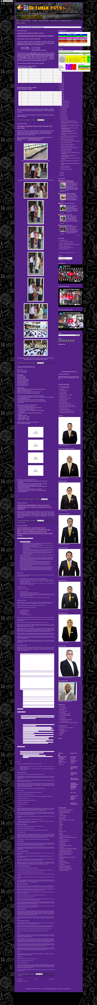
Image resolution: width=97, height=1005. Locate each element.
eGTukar (61, 855)
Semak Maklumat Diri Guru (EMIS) (66, 727)
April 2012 (63, 114)
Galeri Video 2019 (63, 400)
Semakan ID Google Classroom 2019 (67, 405)
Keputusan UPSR (63, 393)
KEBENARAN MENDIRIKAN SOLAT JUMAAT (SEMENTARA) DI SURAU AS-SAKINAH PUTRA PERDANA (34, 507)
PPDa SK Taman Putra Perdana (66, 225)
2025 (61, 78)
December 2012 (64, 101)
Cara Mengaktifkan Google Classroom (67, 412)
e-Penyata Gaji (62, 844)
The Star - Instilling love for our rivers (67, 243)
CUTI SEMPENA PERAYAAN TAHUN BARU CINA (70, 141)
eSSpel (61, 830)
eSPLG (61, 822)
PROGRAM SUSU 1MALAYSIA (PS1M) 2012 (69, 147)
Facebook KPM (62, 817)
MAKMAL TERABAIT (20, 23)
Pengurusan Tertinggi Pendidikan (67, 139)
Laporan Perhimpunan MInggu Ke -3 (68, 146)
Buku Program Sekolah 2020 (65, 409)
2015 (61, 94)
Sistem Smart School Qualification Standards (68, 848)
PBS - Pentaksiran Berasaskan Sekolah (67, 819)
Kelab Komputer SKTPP (64, 870)
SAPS (61, 827)
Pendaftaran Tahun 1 (64, 730)
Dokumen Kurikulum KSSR (65, 812)
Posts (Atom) (25, 981)
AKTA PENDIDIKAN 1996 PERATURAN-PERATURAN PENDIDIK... (68, 131)
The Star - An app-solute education (66, 241)
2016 (61, 93)
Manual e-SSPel (63, 831)
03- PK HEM (62, 709)
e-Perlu (61, 833)
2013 (61, 98)
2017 (61, 91)
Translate (68, 260)
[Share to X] (41, 120)
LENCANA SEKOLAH (43, 20)
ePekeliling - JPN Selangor (65, 867)
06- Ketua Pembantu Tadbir (65, 713)
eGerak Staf (62, 729)
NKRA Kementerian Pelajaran (65, 854)
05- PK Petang (62, 712)
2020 (61, 86)
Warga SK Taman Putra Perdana (66, 868)
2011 (61, 172)
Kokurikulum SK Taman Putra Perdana (67, 193)
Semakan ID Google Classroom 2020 (67, 411)
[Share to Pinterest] (43, 120)
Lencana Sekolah (63, 392)
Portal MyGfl (62, 847)
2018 (61, 89)
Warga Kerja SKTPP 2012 (66, 167)
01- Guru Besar (62, 706)
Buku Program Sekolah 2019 (65, 403)
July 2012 (63, 109)
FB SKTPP (62, 733)
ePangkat (61, 824)
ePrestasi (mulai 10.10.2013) (65, 811)
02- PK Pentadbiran (63, 708)
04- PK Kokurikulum (63, 710)
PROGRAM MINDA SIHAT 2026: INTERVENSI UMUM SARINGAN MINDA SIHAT (72, 184)
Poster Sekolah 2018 (64, 399)
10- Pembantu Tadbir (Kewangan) (66, 719)
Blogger (69, 988)
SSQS (61, 821)
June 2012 (63, 111)
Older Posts (51, 979)
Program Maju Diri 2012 (65, 166)
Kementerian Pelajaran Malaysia (66, 850)
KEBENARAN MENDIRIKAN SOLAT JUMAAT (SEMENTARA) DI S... (69, 129)
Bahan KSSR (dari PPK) (64, 839)
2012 (61, 99)
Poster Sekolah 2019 (64, 402)
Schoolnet (61, 860)
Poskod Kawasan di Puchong (66, 142)
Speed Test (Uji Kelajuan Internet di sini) (67, 252)
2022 (61, 83)
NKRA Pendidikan (63, 815)
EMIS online (62, 858)
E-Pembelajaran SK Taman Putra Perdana (68, 406)
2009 (61, 175)
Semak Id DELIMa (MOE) (64, 387)
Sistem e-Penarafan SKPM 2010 (66, 845)
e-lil (60, 828)
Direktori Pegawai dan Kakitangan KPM (74, 767)
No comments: (33, 119)
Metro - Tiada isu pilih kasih (65, 246)
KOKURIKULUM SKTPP (65, 20)
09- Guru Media (63, 718)
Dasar (22, 975)
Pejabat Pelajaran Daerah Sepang (66, 852)
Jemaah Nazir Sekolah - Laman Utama (74, 773)
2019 (61, 88)
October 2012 (63, 104)
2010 (61, 173)
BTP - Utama (73, 792)
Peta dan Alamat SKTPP (64, 386)
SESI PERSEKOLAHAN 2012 (66, 151)
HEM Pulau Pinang (63, 861)
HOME (17, 20)
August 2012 (63, 107)
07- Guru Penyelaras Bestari (65, 715)
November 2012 (64, 102)
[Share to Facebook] (42, 120)
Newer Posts (20, 979)
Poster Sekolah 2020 (64, 408)
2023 (61, 81)
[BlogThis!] (39, 120)
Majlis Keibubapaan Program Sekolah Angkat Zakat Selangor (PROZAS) (71, 195)
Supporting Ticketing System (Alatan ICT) (67, 857)
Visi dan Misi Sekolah (64, 390)
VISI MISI (35, 20)
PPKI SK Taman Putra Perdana (66, 214)
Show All (78, 235)
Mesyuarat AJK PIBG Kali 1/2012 (67, 137)
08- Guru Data (62, 716)
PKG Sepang (62, 864)
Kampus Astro (62, 842)
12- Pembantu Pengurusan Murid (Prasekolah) (69, 722)
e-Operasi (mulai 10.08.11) (65, 835)
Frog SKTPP (62, 732)
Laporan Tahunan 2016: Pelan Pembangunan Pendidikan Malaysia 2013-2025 (74, 760)
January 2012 (63, 119)
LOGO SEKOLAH (54, 20)
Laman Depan (62, 389)
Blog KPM (61, 814)
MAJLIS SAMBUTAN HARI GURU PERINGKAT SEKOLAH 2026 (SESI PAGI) (63, 761)
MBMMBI (61, 834)
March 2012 (63, 116)
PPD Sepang (73, 756)
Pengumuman (23, 522)
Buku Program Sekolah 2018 (65, 397)
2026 (61, 76)
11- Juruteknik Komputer (64, 721)
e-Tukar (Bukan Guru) (64, 841)
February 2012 (64, 117)
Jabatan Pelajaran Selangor (65, 851)
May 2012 (63, 112)
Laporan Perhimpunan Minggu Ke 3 (67, 144)
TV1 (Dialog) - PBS (63, 240)
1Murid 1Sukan (62, 818)
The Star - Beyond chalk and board (66, 247)
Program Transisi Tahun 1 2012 (67, 169)
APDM (61, 825)
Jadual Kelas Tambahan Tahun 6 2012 (30, 33)
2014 (61, 96)
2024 (61, 79)
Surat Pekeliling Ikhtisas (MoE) (65, 866)
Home (36, 979)
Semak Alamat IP (63, 396)
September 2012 (64, 106)
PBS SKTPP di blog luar (64, 249)
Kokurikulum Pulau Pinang (65, 863)
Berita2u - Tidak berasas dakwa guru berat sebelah (69, 244)
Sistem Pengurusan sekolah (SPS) (66, 809)
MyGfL (61, 735)
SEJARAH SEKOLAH (26, 20)
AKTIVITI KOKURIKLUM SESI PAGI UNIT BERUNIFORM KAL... (68, 156)
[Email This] (38, 120)
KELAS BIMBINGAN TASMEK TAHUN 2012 (69, 136)
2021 (61, 84)
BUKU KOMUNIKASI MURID (66, 149)
